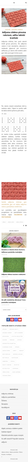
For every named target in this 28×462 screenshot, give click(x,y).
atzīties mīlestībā (17, 336)
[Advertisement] (14, 89)
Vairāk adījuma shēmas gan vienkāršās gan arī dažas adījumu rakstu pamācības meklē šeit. (14, 204)
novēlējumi (15, 357)
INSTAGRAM (6, 217)
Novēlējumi (5, 407)
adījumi (4, 222)
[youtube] (20, 319)
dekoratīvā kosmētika (9, 343)
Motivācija (6, 357)
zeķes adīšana (16, 372)
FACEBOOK (18, 215)
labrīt (15, 350)
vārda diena (6, 372)
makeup (21, 350)
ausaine (5, 339)
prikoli (13, 361)
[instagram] (16, 319)
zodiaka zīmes (7, 375)
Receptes (16, 364)
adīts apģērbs (19, 332)
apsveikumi (6, 336)
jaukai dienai (6, 350)
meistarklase (6, 354)
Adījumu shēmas (17, 29)
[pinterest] (12, 319)
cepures (19, 339)
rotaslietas (6, 368)
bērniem (12, 339)
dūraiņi (17, 347)
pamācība (5, 361)
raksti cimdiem (7, 364)
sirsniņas (15, 368)
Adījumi (7, 29)
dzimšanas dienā (7, 347)
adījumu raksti (11, 222)
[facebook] (8, 319)
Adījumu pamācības (8, 397)
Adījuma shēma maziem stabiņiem (13, 274)
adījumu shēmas (19, 222)
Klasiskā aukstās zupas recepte (12, 435)
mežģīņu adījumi (18, 354)
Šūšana (4, 401)
